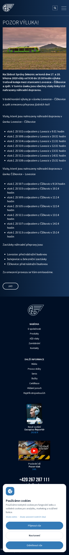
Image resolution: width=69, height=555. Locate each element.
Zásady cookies (11, 517)
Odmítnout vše (34, 545)
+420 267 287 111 (34, 479)
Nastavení (34, 535)
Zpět (10, 286)
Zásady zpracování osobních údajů (33, 517)
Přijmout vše (34, 525)
